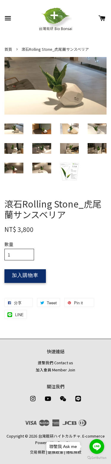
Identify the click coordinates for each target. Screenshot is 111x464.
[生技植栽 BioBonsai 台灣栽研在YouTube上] (48, 401)
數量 (8, 244)
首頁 (8, 49)
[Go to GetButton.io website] (96, 458)
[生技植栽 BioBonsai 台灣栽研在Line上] (78, 401)
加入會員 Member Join (55, 370)
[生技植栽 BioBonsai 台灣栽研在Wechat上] (63, 401)
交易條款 (37, 452)
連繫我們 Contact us (55, 362)
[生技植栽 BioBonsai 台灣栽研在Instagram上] (33, 401)
